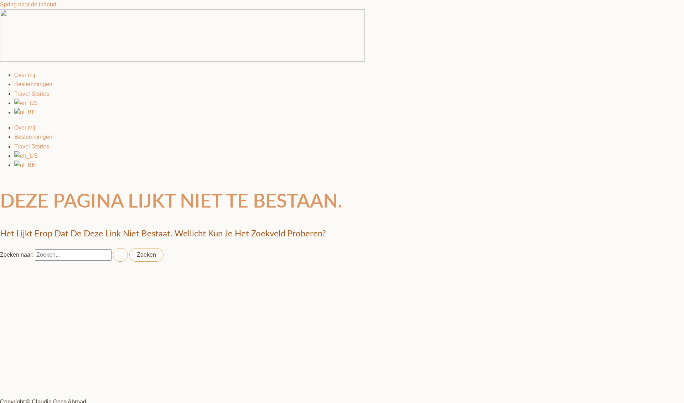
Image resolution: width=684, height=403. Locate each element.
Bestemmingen (33, 84)
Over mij (24, 75)
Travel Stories (31, 94)
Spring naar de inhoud (28, 4)
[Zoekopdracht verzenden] (120, 255)
